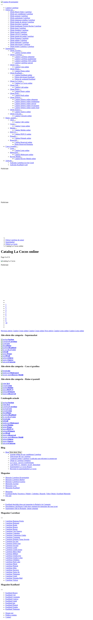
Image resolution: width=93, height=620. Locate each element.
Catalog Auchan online (23, 53)
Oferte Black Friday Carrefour (21, 12)
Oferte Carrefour (16, 55)
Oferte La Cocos (16, 81)
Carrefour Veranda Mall (13, 578)
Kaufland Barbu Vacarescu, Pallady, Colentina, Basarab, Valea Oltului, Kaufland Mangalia (37, 494)
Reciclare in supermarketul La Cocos (23, 469)
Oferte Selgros (15, 97)
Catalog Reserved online (23, 142)
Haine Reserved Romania (24, 144)
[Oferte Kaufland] (22, 73)
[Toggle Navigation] (2, 4)
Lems (12, 148)
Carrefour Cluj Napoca (13, 531)
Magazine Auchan (11, 484)
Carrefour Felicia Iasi (13, 543)
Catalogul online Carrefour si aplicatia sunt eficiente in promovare (33, 459)
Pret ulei (8, 496)
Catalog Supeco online (23, 112)
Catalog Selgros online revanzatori (27, 106)
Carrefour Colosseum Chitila (15, 535)
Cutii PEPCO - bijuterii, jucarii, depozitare (25, 465)
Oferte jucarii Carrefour (18, 32)
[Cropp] (15, 124)
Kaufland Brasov (11, 593)
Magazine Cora (10, 486)
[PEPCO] (17, 132)
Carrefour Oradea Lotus (14, 558)
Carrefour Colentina (12, 533)
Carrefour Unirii (11, 576)
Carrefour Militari (11, 554)
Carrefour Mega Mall (13, 552)
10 (6, 323)
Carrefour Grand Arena (13, 550)
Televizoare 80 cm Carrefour (20, 456)
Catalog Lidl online (21, 87)
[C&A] (15, 120)
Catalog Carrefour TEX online (25, 61)
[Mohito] (16, 128)
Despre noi (9, 613)
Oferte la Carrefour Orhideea (20, 461)
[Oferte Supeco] (21, 110)
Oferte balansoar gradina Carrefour (22, 20)
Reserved (13, 140)
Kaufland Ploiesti (11, 605)
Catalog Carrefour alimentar (24, 57)
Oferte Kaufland (16, 73)
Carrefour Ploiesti (11, 566)
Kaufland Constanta (12, 597)
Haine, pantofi (10, 118)
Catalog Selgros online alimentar (26, 99)
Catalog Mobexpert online (24, 155)
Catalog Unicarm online (23, 116)
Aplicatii (8, 161)
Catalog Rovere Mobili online (25, 159)
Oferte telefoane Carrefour (19, 42)
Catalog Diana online (22, 71)
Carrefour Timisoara (12, 574)
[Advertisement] (46, 185)
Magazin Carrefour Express (15, 482)
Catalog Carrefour (11, 8)
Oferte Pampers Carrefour (19, 38)
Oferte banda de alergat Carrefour (22, 22)
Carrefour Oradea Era (13, 556)
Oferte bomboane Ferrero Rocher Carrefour (25, 26)
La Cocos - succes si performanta (22, 463)
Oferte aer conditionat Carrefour (21, 14)
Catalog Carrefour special (24, 63)
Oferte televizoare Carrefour (20, 44)
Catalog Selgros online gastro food (27, 108)
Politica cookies (11, 615)
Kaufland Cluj (10, 595)
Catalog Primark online (23, 138)
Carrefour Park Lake (12, 562)
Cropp (12, 124)
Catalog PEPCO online (23, 134)
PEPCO (13, 132)
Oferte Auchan (15, 51)
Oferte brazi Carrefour (18, 28)
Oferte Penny (15, 89)
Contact (8, 617)
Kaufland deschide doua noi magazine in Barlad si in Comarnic (28, 504)
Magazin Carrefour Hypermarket (17, 478)
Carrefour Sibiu (11, 568)
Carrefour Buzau (11, 529)
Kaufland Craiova (11, 599)
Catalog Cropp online (22, 126)
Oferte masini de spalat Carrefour (22, 36)
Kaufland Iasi (10, 603)
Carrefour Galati (11, 548)
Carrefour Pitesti (11, 564)
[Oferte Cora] (19, 65)
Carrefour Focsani (11, 545)
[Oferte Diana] (20, 69)
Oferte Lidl (14, 85)
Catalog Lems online (22, 150)
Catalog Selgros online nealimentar (27, 102)
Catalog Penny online (22, 91)
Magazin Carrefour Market (15, 480)
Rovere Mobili (15, 157)
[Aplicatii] (12, 161)
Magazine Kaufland (12, 488)
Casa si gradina (10, 146)
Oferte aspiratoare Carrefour (20, 18)
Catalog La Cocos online (23, 83)
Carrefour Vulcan (11, 580)
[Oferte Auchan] (21, 51)
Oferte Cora (14, 65)
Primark (13, 136)
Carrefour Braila (11, 525)
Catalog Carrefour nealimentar (25, 59)
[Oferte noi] (14, 10)
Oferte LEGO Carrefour (18, 34)
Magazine (8, 492)
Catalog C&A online (22, 122)
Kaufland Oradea (11, 607)
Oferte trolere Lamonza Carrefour (22, 46)
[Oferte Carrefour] (23, 55)
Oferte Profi (14, 93)
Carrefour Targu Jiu (12, 572)
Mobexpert (14, 152)
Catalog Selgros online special (25, 104)
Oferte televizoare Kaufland (24, 77)
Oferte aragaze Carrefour (19, 16)
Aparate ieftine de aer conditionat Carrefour (25, 454)
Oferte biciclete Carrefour (19, 24)
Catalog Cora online (22, 67)
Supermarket (10, 48)
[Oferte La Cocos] (23, 81)
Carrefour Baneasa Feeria (14, 521)
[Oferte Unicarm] (22, 114)
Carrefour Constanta (12, 537)
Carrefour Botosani (12, 523)
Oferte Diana (14, 69)
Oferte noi (9, 10)
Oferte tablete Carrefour (18, 40)
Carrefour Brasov (11, 527)
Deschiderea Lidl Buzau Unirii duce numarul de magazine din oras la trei (31, 506)
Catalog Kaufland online (23, 75)
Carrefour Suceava (12, 570)
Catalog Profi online (22, 95)
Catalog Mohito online (23, 130)
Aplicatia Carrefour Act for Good (22, 163)
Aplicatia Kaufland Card (19, 165)
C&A (12, 120)
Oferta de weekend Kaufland (25, 79)
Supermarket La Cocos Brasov (21, 467)
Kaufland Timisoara (12, 609)
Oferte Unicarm (15, 114)
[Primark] (16, 136)
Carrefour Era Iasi (11, 541)
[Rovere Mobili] (21, 157)
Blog (7, 452)
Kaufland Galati (11, 601)
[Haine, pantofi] (16, 118)
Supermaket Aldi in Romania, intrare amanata (21, 508)
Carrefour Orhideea (12, 560)
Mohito (12, 128)
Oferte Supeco (15, 110)
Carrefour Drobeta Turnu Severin (17, 539)
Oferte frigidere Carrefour (19, 30)
